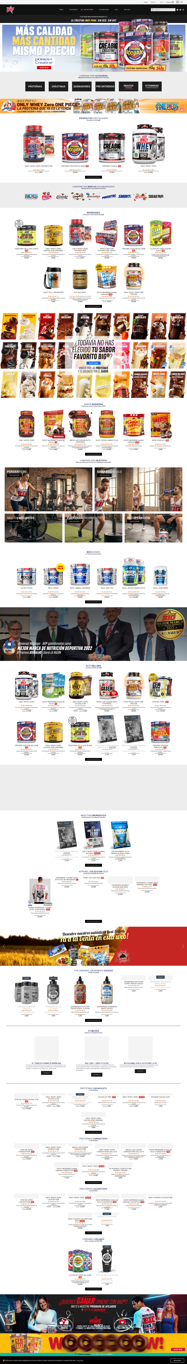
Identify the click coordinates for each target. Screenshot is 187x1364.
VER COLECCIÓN (14, 475)
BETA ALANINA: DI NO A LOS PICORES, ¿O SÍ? (140, 1063)
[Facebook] (177, 10)
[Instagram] (183, 10)
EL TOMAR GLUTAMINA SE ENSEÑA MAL (46, 1063)
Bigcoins (127, 9)
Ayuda (153, 1)
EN (182, 2)
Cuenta (146, 2)
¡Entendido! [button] (177, 1360)
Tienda (61, 9)
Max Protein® (88, 9)
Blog (116, 9)
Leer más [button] (80, 1360)
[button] (37, 170)
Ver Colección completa (93, 1257)
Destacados (73, 9)
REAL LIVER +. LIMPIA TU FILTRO (97, 1063)
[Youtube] (180, 10)
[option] (93, 45)
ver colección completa (93, 177)
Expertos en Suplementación (93, 1033)
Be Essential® (103, 9)
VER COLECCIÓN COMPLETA (93, 306)
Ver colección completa (93, 759)
